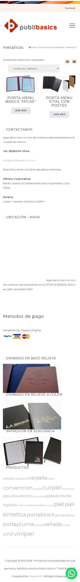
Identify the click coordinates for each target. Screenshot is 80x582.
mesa (30, 505)
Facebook (70, 8)
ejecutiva (11, 496)
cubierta (37, 489)
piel (59, 504)
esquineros (38, 496)
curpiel (52, 487)
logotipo (10, 505)
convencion (18, 488)
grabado (52, 496)
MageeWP (35, 576)
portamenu (65, 515)
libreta (65, 496)
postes (38, 524)
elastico (26, 496)
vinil (8, 534)
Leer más (21, 110)
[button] (71, 573)
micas (50, 505)
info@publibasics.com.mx (19, 160)
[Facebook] (73, 553)
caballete (21, 478)
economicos (68, 489)
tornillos (66, 525)
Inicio (34, 47)
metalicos (40, 505)
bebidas (9, 478)
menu (22, 505)
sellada (53, 524)
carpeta (37, 477)
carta (51, 478)
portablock (41, 514)
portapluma (18, 524)
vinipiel (24, 533)
